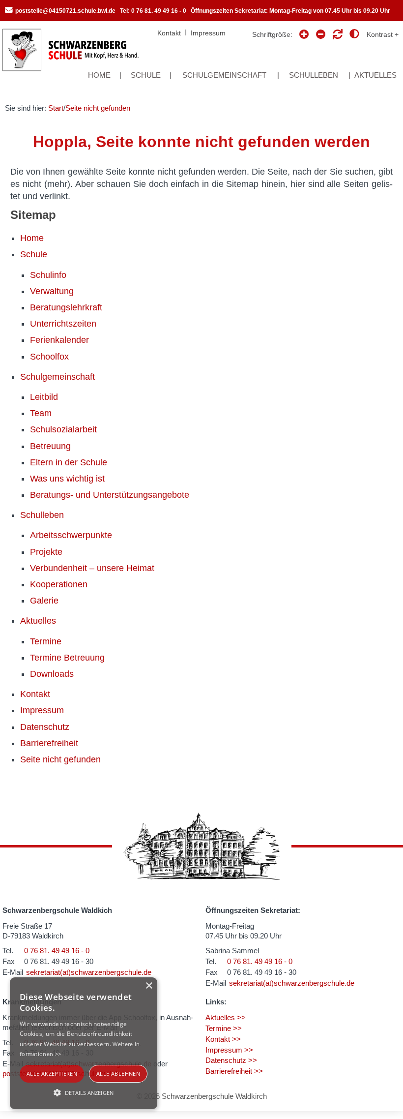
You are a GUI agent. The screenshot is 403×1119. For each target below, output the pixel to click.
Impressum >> (229, 1050)
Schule (146, 75)
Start (55, 108)
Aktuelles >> (225, 1017)
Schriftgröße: (272, 34)
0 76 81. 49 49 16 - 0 (56, 950)
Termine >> (223, 1028)
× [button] (148, 986)
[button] (83, 1092)
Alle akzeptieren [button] (52, 1073)
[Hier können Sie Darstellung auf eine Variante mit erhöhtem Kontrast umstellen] (374, 34)
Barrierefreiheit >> (234, 1071)
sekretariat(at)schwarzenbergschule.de (88, 972)
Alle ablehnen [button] (118, 1073)
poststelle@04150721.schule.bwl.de (65, 10)
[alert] (83, 1043)
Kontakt (169, 33)
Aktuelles (375, 75)
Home (99, 75)
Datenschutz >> (231, 1060)
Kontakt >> (223, 1039)
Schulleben (313, 75)
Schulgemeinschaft (224, 75)
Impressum (208, 33)
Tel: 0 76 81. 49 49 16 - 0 (153, 10)
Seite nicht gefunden (97, 108)
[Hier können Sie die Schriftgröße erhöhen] (321, 34)
